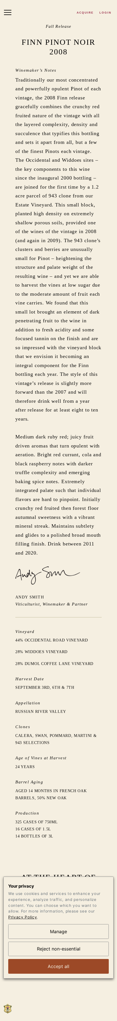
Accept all (58, 966)
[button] (7, 13)
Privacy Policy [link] (22, 917)
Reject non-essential (58, 949)
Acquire (85, 12)
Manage (58, 931)
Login (105, 12)
